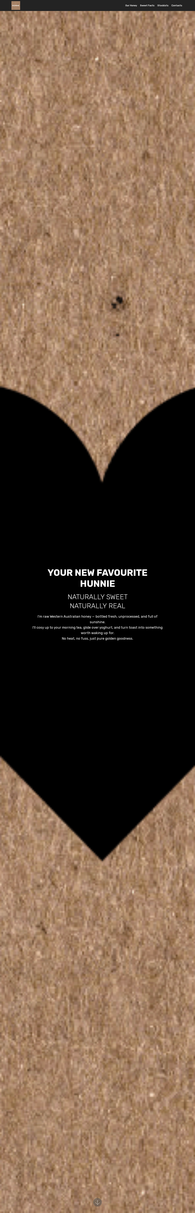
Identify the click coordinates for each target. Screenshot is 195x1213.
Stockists (162, 5)
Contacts (176, 5)
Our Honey (131, 5)
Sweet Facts (147, 5)
